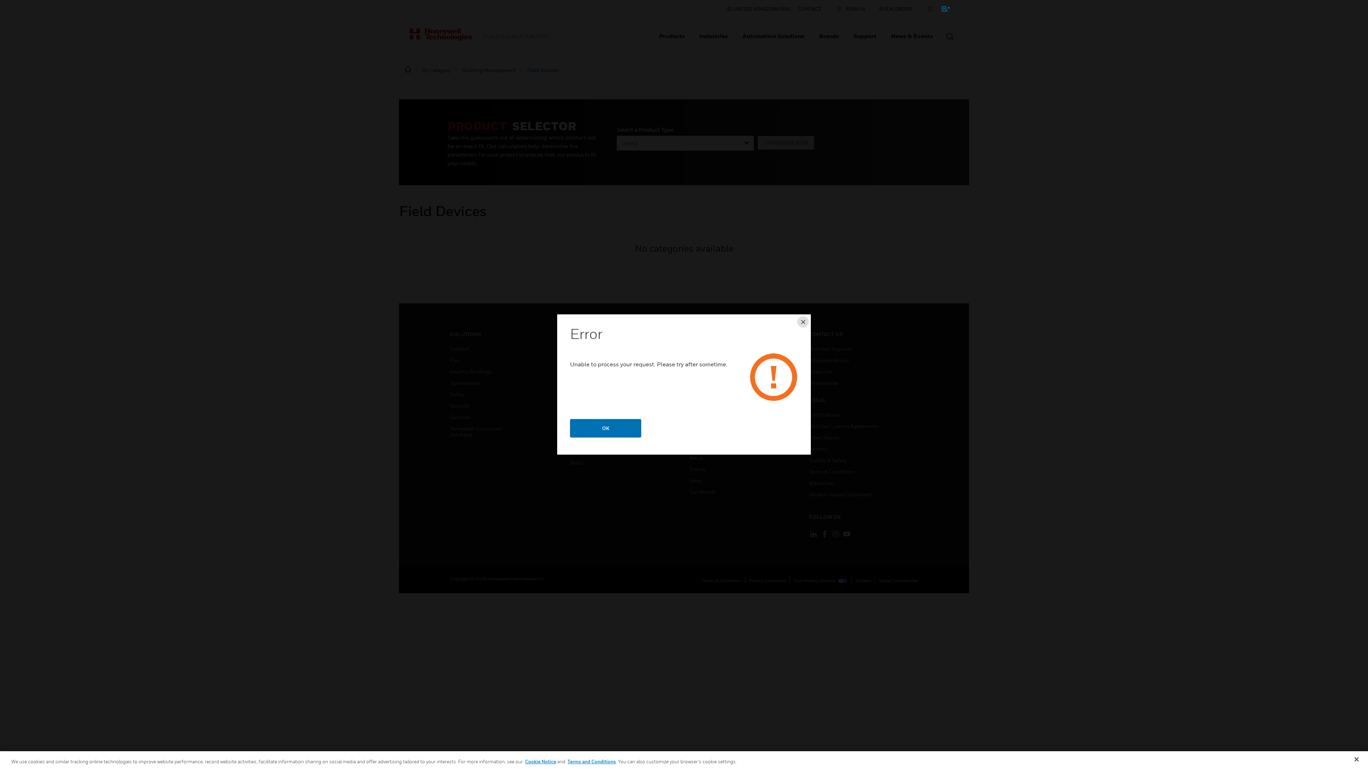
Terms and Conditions (592, 761)
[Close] (1356, 759)
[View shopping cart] (942, 10)
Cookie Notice (540, 761)
